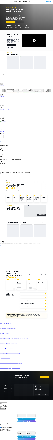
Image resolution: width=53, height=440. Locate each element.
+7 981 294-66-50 (38, 386)
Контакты (29, 1)
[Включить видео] (34, 40)
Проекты (15, 1)
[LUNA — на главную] (5, 2)
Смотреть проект (2, 85)
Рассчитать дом (48, 1)
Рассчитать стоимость (10, 22)
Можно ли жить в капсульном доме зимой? (27, 300)
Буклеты (5, 391)
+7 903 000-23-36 (38, 389)
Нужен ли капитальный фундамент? (26, 306)
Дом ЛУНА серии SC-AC (4, 407)
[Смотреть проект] (26, 78)
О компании (25, 1)
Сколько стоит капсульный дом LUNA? (26, 293)
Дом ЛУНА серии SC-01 (4, 405)
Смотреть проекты (20, 22)
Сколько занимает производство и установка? (27, 303)
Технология (20, 1)
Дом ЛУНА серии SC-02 (4, 406)
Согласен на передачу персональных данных (6, 427)
